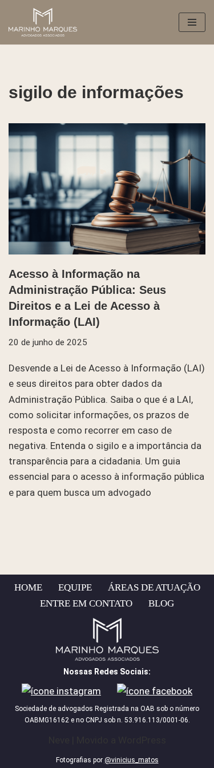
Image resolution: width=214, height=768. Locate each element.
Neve (59, 740)
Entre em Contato (86, 603)
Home (28, 587)
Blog (161, 603)
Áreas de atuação (154, 587)
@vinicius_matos (131, 760)
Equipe (75, 587)
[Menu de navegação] (192, 22)
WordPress (142, 740)
